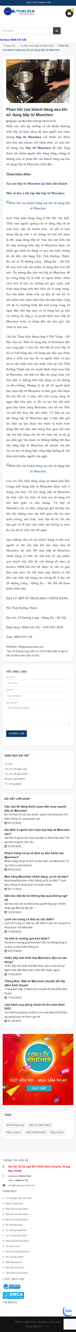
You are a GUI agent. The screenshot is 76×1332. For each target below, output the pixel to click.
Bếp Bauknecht (14, 1262)
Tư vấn (8, 764)
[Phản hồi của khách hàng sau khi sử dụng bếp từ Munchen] (38, 205)
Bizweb (46, 1326)
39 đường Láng (20, 651)
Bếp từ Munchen (14, 1203)
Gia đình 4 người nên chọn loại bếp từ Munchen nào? (37, 832)
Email (10, 690)
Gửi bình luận (16, 733)
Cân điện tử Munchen (17, 1273)
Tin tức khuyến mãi (15, 769)
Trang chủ (9, 45)
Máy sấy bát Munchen (17, 1241)
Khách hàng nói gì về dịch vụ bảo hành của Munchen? (34, 855)
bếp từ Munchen (15, 655)
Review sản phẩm (14, 779)
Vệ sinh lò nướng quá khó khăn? (26, 938)
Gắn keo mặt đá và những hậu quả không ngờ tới (36, 898)
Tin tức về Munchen (16, 774)
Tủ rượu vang (13, 1246)
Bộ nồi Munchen (14, 1225)
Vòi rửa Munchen (15, 1257)
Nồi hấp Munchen (15, 1267)
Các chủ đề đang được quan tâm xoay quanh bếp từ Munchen (35, 808)
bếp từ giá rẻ (60, 651)
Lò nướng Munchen (16, 1230)
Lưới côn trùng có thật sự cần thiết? (29, 919)
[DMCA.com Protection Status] (13, 1295)
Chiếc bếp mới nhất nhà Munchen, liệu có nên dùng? (35, 960)
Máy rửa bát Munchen (17, 1219)
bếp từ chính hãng (41, 651)
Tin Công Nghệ (13, 783)
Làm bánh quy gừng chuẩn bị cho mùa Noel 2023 (34, 1006)
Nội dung (12, 702)
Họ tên (10, 677)
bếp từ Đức (33, 655)
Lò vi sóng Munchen (16, 1235)
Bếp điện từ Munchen (17, 1209)
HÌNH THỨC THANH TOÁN (38, 2)
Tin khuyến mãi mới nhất (18, 1198)
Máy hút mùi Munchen (17, 1214)
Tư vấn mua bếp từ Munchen (37, 45)
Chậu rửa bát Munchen (17, 1251)
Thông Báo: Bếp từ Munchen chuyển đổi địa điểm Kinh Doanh (34, 983)
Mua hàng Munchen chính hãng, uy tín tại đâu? (36, 876)
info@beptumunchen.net (21, 1185)
